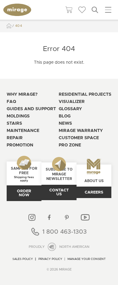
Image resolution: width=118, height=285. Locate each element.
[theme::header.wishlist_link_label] (81, 9)
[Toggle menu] (108, 10)
